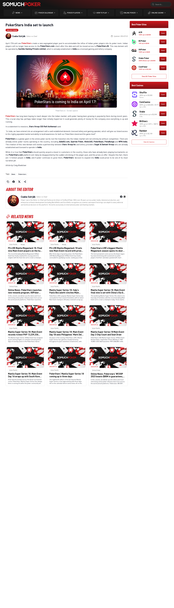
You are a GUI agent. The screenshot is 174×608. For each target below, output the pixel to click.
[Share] (25, 181)
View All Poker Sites (149, 76)
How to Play (101, 13)
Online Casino (157, 13)
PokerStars (26, 43)
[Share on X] (19, 181)
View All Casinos (149, 142)
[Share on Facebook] (13, 181)
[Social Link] (121, 197)
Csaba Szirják (18, 36)
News (18, 13)
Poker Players (73, 13)
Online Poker (130, 13)
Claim (163, 33)
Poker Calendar (45, 13)
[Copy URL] (8, 181)
